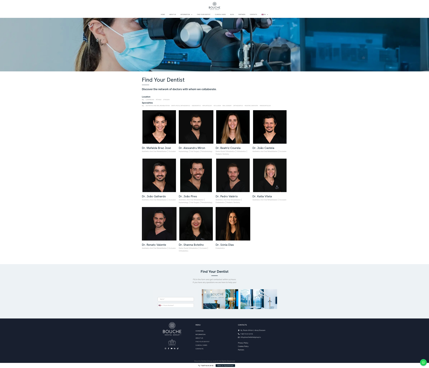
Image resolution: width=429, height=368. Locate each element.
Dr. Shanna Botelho (191, 245)
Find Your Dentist (203, 14)
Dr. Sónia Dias (225, 245)
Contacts (253, 14)
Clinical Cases (220, 14)
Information (185, 14)
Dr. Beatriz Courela (228, 148)
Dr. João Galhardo (154, 196)
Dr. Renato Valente (154, 245)
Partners (241, 14)
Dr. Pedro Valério (227, 196)
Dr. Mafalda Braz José (156, 148)
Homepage (200, 331)
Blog (232, 14)
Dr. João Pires (188, 196)
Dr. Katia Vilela (262, 196)
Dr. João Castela (263, 148)
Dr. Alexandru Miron (192, 148)
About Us (172, 14)
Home (163, 14)
